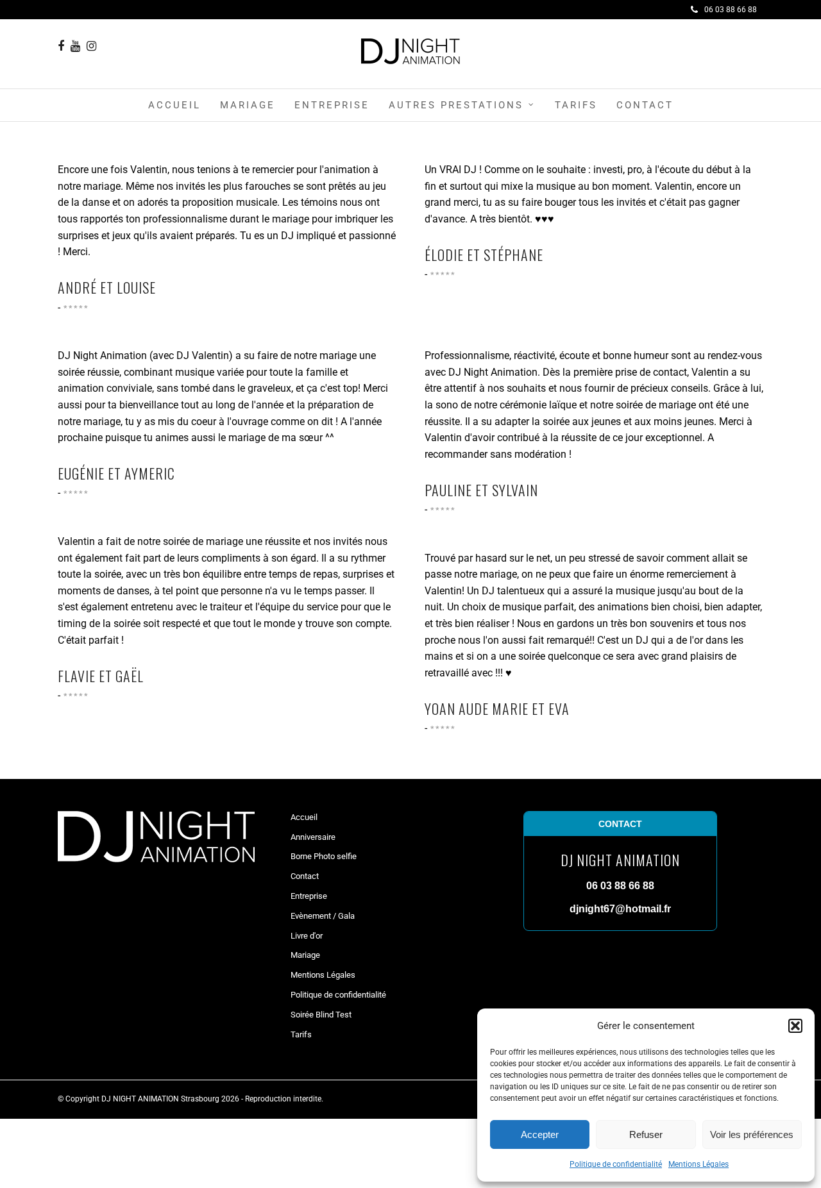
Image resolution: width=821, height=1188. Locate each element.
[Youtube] (75, 46)
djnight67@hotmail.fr (620, 908)
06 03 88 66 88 (730, 9)
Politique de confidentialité (616, 1164)
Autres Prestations (456, 105)
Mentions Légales (698, 1164)
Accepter (540, 1134)
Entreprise (331, 105)
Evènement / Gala (323, 916)
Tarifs (576, 105)
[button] (795, 1025)
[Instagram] (91, 46)
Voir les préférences (751, 1134)
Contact (644, 105)
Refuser (646, 1134)
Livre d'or (307, 936)
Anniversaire (313, 837)
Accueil (174, 105)
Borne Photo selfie (324, 856)
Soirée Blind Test (321, 1014)
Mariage (247, 105)
